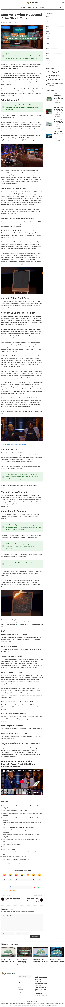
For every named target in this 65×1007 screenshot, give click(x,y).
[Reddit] (10, 890)
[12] (8, 575)
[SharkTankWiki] (32, 2)
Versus (47, 63)
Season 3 (48, 43)
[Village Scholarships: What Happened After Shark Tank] (49, 99)
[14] (11, 684)
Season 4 (48, 46)
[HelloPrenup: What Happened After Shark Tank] (40, 952)
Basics (47, 16)
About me (20, 984)
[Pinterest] (34, 887)
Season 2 (48, 41)
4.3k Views (59, 136)
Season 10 (48, 26)
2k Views (60, 124)
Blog (47, 19)
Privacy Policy (20, 989)
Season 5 (48, 48)
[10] (36, 537)
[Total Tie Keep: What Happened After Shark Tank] (49, 124)
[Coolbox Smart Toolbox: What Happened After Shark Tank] (24, 952)
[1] (17, 68)
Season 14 (48, 36)
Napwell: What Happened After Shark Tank (8, 961)
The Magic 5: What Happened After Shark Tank (57, 961)
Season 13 (48, 33)
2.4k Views (61, 112)
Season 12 (48, 31)
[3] (18, 183)
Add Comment (16, 22)
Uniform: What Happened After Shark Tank (14, 444)
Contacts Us (20, 987)
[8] (7, 506)
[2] (13, 117)
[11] (26, 556)
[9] (5, 518)
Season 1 (48, 23)
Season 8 (48, 55)
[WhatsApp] (38, 887)
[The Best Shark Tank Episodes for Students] (49, 136)
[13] (8, 651)
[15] (41, 728)
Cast (47, 21)
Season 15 (48, 38)
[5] (22, 264)
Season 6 (48, 50)
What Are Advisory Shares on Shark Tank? (14, 864)
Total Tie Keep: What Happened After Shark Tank (58, 121)
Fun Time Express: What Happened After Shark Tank (59, 109)
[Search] (63, 7)
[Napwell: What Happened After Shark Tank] (8, 952)
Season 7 (48, 53)
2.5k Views (61, 100)
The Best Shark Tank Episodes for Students (58, 133)
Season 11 (48, 28)
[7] (2, 413)
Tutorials (48, 60)
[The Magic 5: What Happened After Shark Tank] (57, 952)
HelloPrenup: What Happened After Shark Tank (40, 961)
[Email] (13, 890)
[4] (15, 213)
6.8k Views (10, 22)
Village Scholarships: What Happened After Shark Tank (41, 977)
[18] (17, 624)
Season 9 (48, 58)
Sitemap (19, 992)
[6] (27, 324)
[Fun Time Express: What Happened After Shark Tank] (49, 111)
